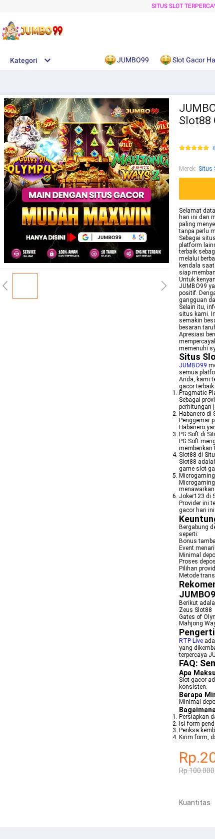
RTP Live (191, 640)
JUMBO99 (193, 365)
